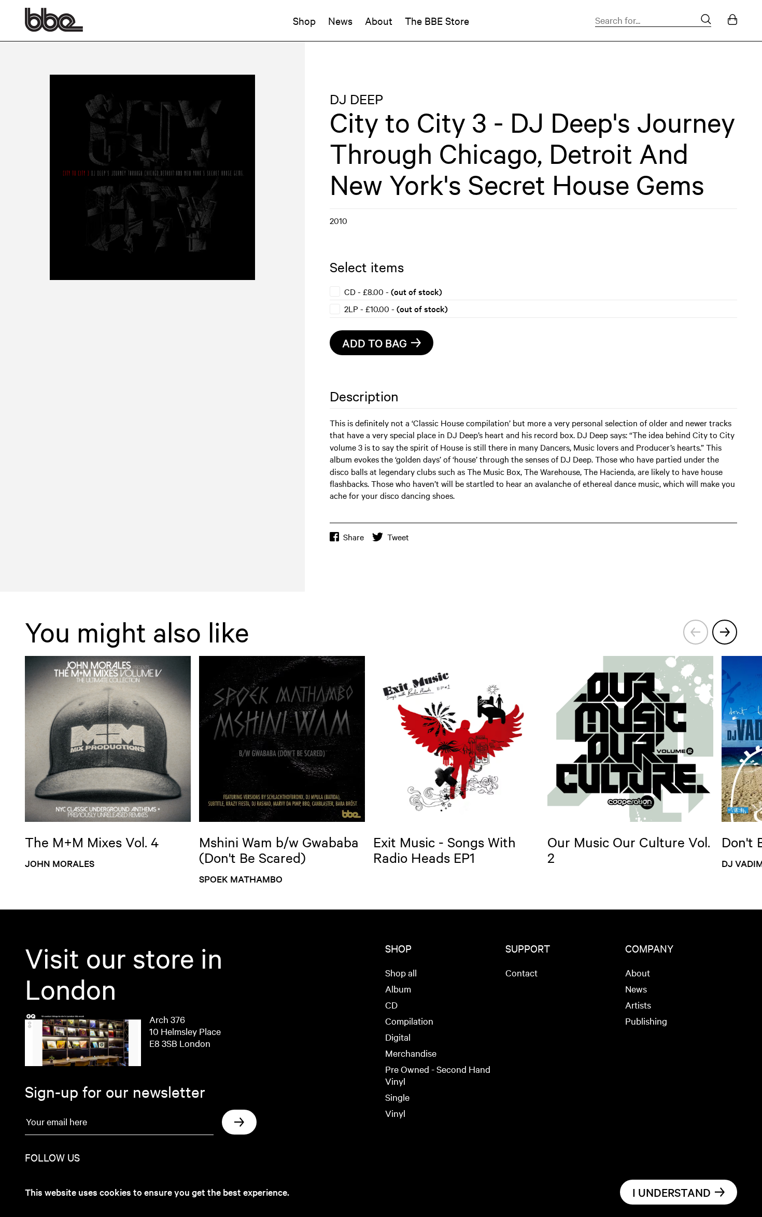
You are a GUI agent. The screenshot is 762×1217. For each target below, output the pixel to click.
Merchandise (410, 1053)
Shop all (401, 972)
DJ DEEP (356, 98)
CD (391, 1005)
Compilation (409, 1021)
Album (398, 989)
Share (353, 536)
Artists (638, 1005)
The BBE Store (437, 20)
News (340, 20)
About (378, 20)
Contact (521, 972)
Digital (398, 1037)
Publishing (646, 1021)
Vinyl (395, 1113)
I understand (671, 1192)
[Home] (54, 28)
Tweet (398, 536)
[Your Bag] (732, 20)
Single (397, 1097)
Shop (304, 20)
